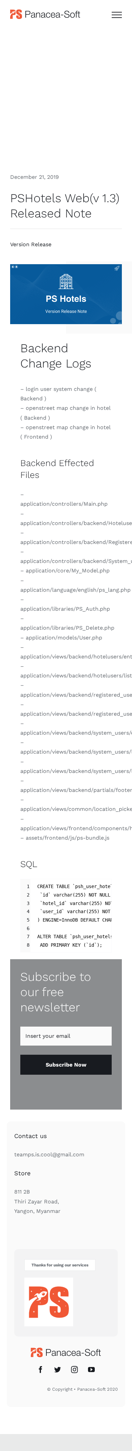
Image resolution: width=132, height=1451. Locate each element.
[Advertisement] (66, 97)
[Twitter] (57, 1369)
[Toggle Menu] (117, 15)
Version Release (30, 244)
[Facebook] (40, 1369)
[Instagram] (74, 1369)
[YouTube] (91, 1369)
